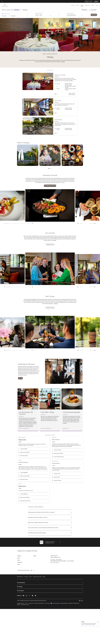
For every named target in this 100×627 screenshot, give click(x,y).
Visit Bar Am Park (50, 244)
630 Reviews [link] (25, 9)
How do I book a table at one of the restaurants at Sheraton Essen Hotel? (43, 527)
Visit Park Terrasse (50, 307)
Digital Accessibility (64, 603)
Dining (82, 5)
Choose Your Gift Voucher (23, 428)
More (55, 93)
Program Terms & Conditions (38, 603)
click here (93, 624)
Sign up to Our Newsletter (45, 428)
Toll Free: (55, 559)
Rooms (77, 5)
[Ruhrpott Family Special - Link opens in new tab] (50, 155)
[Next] (83, 156)
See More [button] (63, 61)
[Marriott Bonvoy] (96, 1)
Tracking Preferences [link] (20, 603)
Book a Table (72, 94)
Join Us (20, 378)
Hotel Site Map (23, 604)
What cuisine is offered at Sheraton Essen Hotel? (38, 522)
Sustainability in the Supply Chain (73, 603)
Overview (73, 5)
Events (92, 5)
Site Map (18, 604)
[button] (88, 1)
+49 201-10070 (93, 9)
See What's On (65, 428)
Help (28, 604)
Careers (26, 603)
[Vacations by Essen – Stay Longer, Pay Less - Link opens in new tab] (27, 155)
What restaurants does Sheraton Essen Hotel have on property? (41, 512)
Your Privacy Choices (55, 603)
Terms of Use (31, 603)
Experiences (87, 5)
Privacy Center (47, 603)
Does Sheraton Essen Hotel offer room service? (37, 517)
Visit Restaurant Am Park (50, 185)
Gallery (97, 5)
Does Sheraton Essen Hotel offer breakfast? (37, 532)
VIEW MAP (85, 9)
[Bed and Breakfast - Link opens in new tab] (72, 155)
